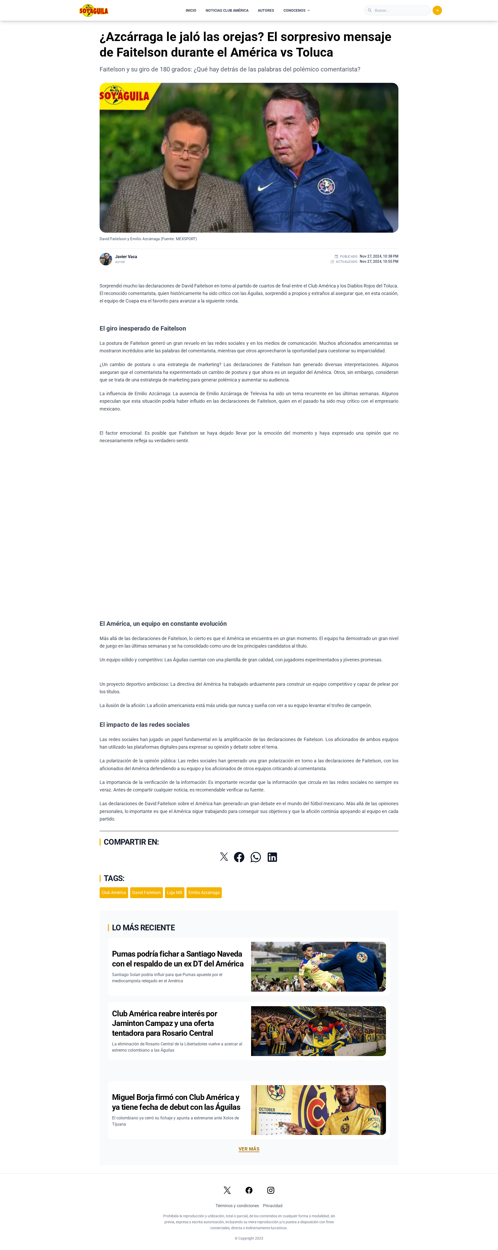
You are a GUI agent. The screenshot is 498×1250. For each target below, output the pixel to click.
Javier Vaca (126, 256)
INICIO (191, 10)
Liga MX (174, 892)
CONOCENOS (294, 10)
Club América (114, 892)
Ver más (249, 1149)
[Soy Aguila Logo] (94, 10)
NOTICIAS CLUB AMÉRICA (227, 10)
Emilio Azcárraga (204, 892)
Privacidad (272, 1205)
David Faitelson (146, 892)
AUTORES (266, 10)
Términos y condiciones (237, 1205)
